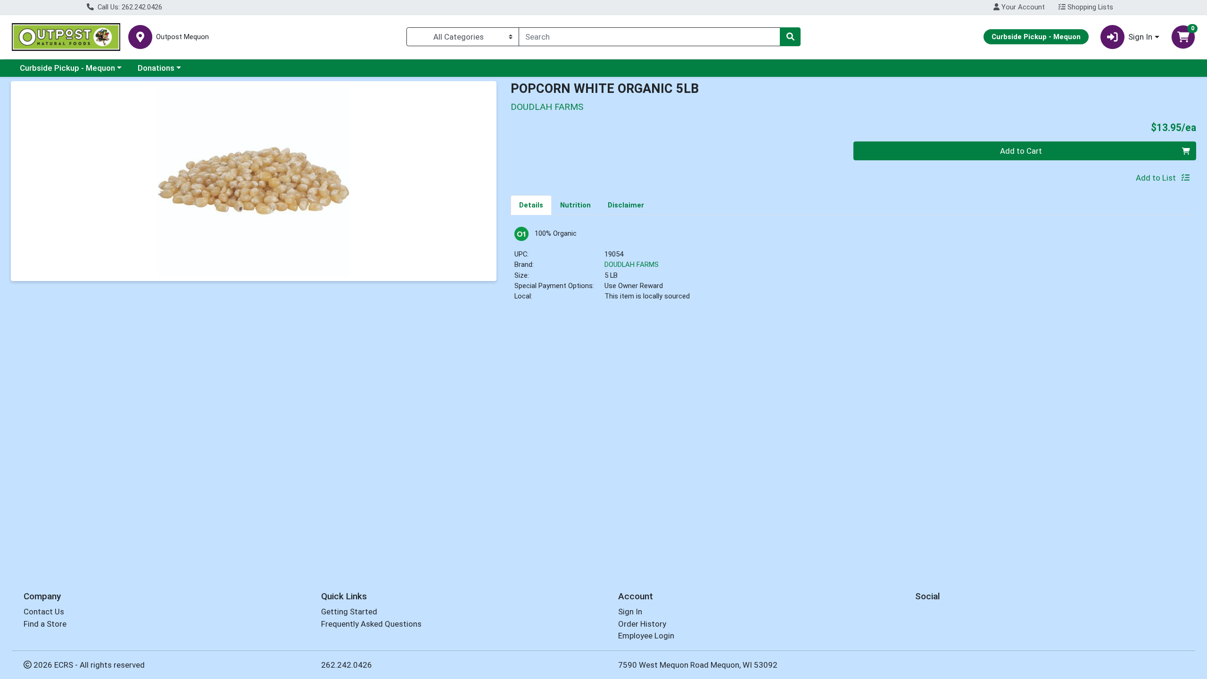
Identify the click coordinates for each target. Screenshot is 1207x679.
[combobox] (649, 36)
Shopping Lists (1089, 7)
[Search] (790, 36)
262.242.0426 (346, 665)
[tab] (531, 204)
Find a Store (45, 624)
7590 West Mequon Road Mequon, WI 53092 (697, 665)
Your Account (1022, 7)
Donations (156, 68)
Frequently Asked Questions (371, 624)
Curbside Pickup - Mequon (67, 68)
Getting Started (349, 611)
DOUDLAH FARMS (631, 264)
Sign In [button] (1140, 36)
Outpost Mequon (182, 37)
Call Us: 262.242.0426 (129, 7)
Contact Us (44, 611)
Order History (642, 624)
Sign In (630, 611)
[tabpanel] (853, 268)
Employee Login (646, 635)
